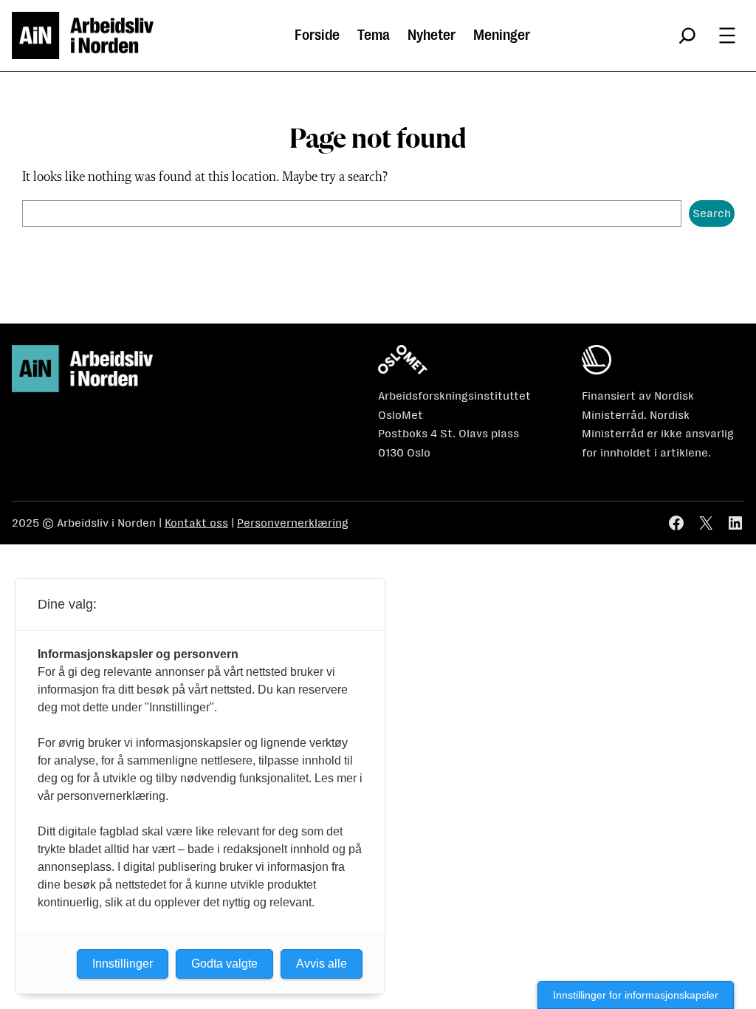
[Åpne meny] (727, 35)
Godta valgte (224, 963)
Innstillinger (122, 963)
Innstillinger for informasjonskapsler (635, 995)
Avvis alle (321, 963)
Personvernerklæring (292, 523)
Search (712, 213)
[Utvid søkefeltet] (687, 35)
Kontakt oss (196, 523)
